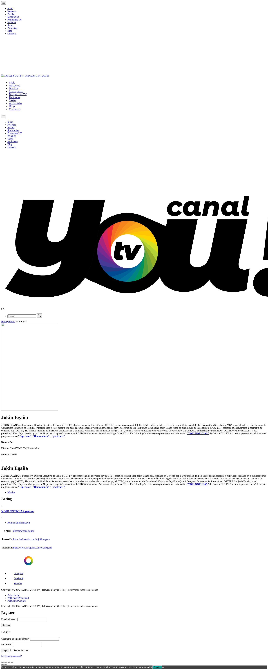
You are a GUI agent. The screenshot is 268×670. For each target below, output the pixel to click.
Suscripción (13, 17)
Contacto (11, 33)
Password (7, 644)
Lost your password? (11, 656)
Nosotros (11, 11)
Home (4, 321)
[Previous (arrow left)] (2, 664)
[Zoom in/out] (12, 662)
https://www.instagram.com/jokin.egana (32, 547)
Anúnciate (12, 28)
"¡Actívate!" (58, 436)
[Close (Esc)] (2, 662)
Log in (5, 650)
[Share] (5, 662)
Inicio (10, 8)
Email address (9, 619)
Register (6, 625)
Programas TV (14, 19)
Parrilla (10, 14)
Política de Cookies (16, 600)
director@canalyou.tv (23, 531)
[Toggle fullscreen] (8, 662)
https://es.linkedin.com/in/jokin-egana (31, 539)
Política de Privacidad (18, 598)
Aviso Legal (13, 595)
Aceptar (157, 667)
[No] (163, 667)
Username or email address (15, 638)
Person (11, 321)
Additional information (18, 522)
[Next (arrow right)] (5, 664)
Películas (11, 22)
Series (10, 25)
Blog (9, 30)
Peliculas (14, 97)
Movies (11, 492)
